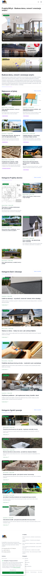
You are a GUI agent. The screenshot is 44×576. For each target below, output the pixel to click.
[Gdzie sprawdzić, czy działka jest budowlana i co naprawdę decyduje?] (22, 65)
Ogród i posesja (5, 416)
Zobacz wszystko (37, 90)
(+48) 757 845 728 (6, 550)
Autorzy (4, 556)
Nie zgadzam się (13, 570)
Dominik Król (25, 107)
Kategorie (24, 556)
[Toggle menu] (41, 2)
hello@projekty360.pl (6, 551)
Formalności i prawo (6, 59)
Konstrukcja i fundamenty (6, 168)
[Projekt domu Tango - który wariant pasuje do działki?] (22, 27)
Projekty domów (6, 15)
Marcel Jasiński (4, 260)
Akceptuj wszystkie (13, 572)
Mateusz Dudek (4, 107)
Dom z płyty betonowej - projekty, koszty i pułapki (31, 549)
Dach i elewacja (26, 142)
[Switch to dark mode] (38, 2)
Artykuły (24, 534)
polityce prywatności (16, 567)
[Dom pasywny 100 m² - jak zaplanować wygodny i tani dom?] (22, 50)
